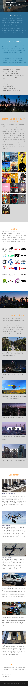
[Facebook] (22, 683)
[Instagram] (24, 683)
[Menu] (25, 2)
